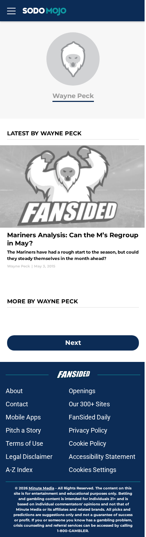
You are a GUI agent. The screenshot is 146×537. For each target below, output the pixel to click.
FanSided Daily (90, 417)
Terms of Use (24, 443)
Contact (17, 404)
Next (73, 343)
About (14, 391)
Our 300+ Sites (89, 404)
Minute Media (41, 488)
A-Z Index (19, 469)
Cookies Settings (92, 469)
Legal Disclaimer (29, 456)
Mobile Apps (23, 417)
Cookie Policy (87, 443)
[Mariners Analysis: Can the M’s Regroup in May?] (73, 207)
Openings (82, 391)
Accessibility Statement (102, 456)
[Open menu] (11, 10)
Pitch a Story (23, 430)
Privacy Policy (88, 430)
